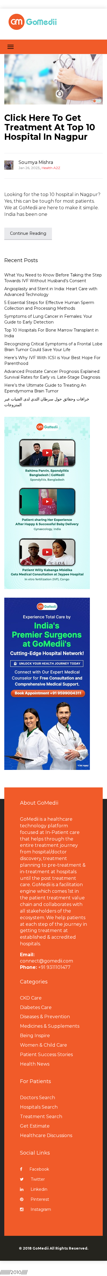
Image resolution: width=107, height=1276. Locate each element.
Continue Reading (28, 233)
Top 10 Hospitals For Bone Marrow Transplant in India (51, 333)
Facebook (39, 1169)
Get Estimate (35, 1126)
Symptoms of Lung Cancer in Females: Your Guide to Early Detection (48, 319)
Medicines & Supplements (49, 1026)
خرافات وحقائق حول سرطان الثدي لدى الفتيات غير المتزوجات (46, 401)
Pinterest (40, 1199)
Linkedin (39, 1189)
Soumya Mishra (36, 162)
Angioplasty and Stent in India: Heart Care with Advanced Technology (50, 291)
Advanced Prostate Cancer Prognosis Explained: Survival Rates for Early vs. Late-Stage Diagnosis (52, 374)
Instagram (41, 1209)
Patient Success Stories (46, 1054)
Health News (34, 1064)
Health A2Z (51, 168)
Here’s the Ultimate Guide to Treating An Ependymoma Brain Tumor (45, 388)
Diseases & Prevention (45, 1016)
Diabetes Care (36, 1007)
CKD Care (31, 998)
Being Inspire (35, 1035)
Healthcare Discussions (46, 1135)
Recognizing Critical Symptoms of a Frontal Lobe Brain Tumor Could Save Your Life (53, 346)
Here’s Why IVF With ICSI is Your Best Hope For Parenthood (52, 360)
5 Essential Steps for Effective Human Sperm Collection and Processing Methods (49, 305)
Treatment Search (41, 1116)
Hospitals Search (39, 1107)
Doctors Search (37, 1097)
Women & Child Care (43, 1045)
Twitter (38, 1179)
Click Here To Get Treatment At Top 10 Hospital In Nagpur (49, 127)
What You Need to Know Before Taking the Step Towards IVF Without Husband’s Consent (53, 277)
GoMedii (41, 1248)
